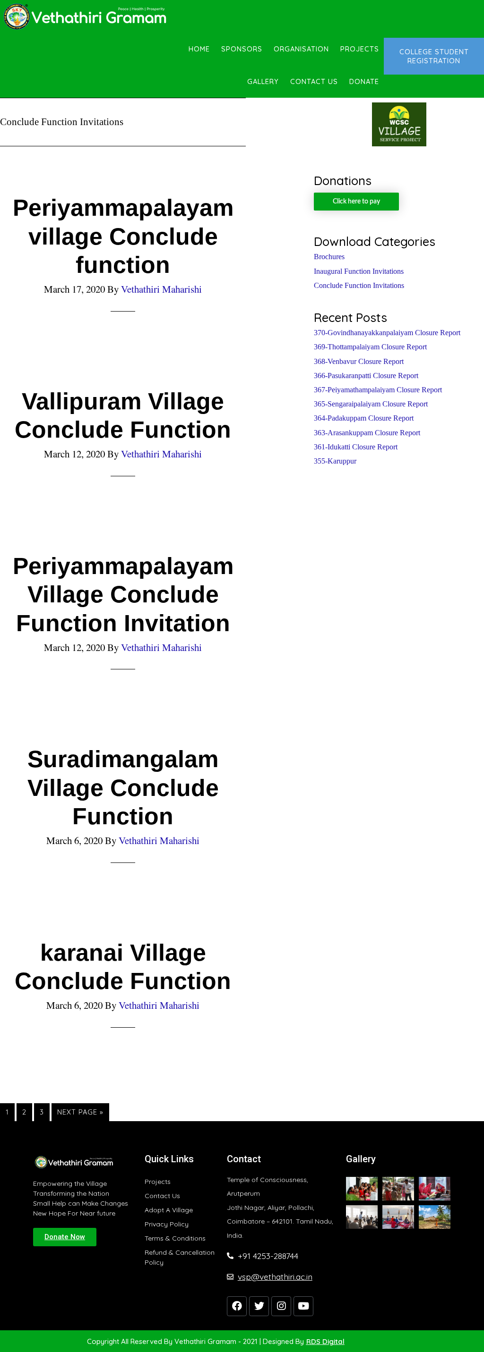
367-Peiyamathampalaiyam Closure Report (378, 390)
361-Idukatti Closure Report (356, 447)
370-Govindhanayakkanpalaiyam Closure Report (387, 333)
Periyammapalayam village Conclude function (123, 236)
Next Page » (80, 1109)
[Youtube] (303, 1306)
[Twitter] (259, 1306)
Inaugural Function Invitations (359, 271)
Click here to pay (356, 201)
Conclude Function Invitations (359, 285)
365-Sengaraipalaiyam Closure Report (371, 404)
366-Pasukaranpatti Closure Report (366, 376)
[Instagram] (281, 1306)
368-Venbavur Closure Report (359, 361)
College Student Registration (434, 56)
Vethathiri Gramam (85, 16)
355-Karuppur (335, 461)
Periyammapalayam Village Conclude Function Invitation (123, 594)
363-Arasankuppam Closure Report (367, 433)
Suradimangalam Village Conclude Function (123, 787)
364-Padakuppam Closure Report (364, 418)
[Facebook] (237, 1306)
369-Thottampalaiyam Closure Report (370, 347)
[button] (64, 1237)
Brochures (329, 257)
